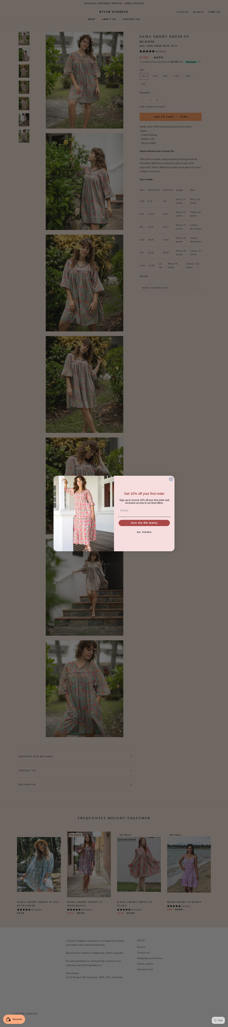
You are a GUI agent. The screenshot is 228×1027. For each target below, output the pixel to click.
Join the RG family (144, 523)
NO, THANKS (144, 532)
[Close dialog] (171, 479)
